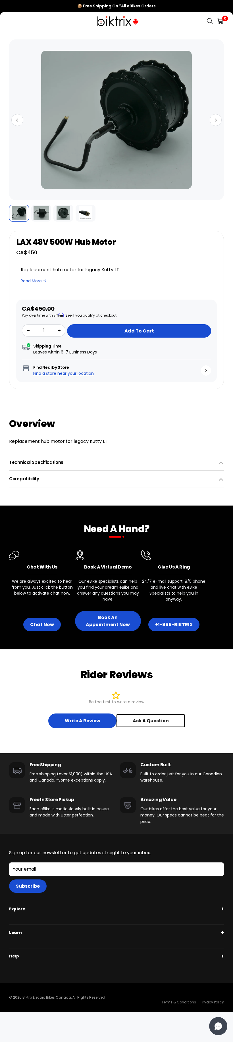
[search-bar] (209, 21)
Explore (17, 909)
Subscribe (28, 886)
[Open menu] (12, 21)
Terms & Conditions (179, 1002)
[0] (220, 21)
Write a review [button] (82, 720)
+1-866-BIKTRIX (174, 624)
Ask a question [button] (151, 720)
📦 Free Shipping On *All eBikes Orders (116, 6)
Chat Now (42, 624)
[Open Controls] (218, 1026)
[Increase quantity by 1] (59, 330)
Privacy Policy (212, 1002)
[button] (17, 120)
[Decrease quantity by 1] (28, 330)
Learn (15, 932)
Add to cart (139, 331)
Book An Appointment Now (108, 621)
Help (14, 956)
